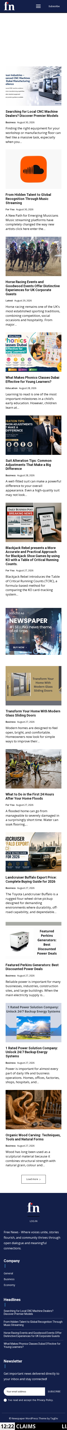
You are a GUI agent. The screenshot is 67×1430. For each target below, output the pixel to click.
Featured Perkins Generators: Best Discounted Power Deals (32, 967)
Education (11, 388)
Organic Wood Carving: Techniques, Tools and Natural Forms (33, 1137)
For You (10, 209)
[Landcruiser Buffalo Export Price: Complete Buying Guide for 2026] (33, 852)
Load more (32, 1179)
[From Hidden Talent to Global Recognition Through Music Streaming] (33, 169)
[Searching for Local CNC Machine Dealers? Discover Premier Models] (33, 86)
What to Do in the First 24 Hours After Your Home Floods (30, 796)
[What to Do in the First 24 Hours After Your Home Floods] (33, 769)
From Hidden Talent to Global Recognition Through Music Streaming (28, 199)
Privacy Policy (45, 1399)
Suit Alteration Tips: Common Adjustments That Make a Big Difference (29, 465)
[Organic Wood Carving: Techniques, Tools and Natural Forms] (33, 1109)
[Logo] (9, 6)
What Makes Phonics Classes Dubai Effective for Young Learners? (32, 380)
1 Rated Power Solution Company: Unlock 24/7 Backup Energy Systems (32, 1052)
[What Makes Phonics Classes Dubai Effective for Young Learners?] (33, 352)
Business (11, 122)
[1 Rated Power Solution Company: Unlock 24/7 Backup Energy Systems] (33, 1022)
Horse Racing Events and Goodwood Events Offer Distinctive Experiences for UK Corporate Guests (33, 288)
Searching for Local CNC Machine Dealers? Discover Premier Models (32, 114)
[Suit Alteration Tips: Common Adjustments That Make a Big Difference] (33, 435)
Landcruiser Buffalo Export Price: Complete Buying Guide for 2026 (31, 879)
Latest (9, 300)
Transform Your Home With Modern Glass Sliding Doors (33, 713)
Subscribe (54, 1391)
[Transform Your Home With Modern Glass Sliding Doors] (33, 685)
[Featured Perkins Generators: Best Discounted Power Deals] (33, 939)
